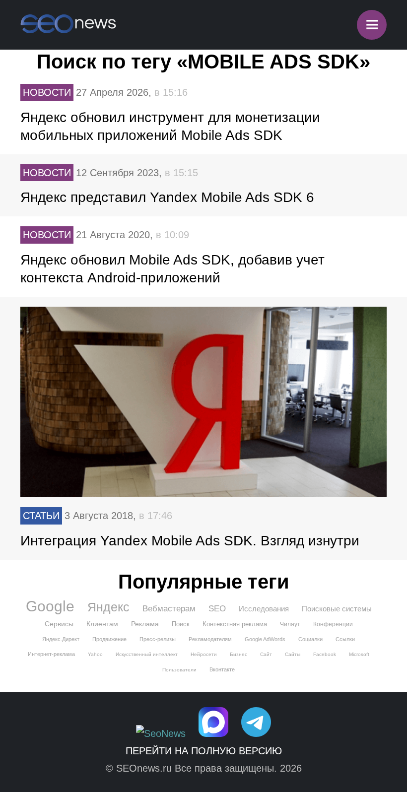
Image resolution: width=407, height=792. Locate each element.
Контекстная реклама (235, 624)
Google (50, 606)
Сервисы (59, 624)
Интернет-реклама (51, 654)
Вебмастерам (169, 608)
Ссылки (345, 639)
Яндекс (108, 607)
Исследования (264, 608)
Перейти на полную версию (204, 750)
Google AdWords (265, 639)
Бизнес (238, 654)
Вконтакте (222, 669)
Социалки (310, 639)
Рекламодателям (210, 639)
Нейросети (204, 654)
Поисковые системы (337, 608)
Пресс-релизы (157, 639)
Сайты (292, 654)
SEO (217, 608)
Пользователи (179, 669)
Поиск (181, 624)
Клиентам (102, 624)
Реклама (145, 624)
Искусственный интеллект (147, 654)
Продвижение (109, 639)
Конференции (333, 624)
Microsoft (359, 654)
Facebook (324, 654)
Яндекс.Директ (60, 639)
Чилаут (290, 624)
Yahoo (95, 654)
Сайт (266, 654)
